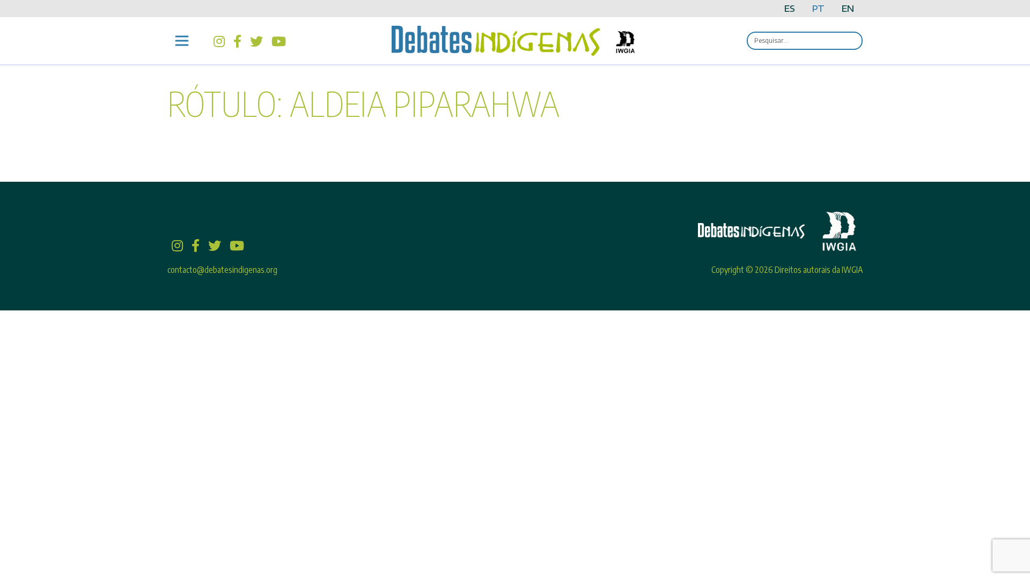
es (789, 8)
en (848, 8)
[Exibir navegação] (181, 41)
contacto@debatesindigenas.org (222, 269)
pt (818, 8)
